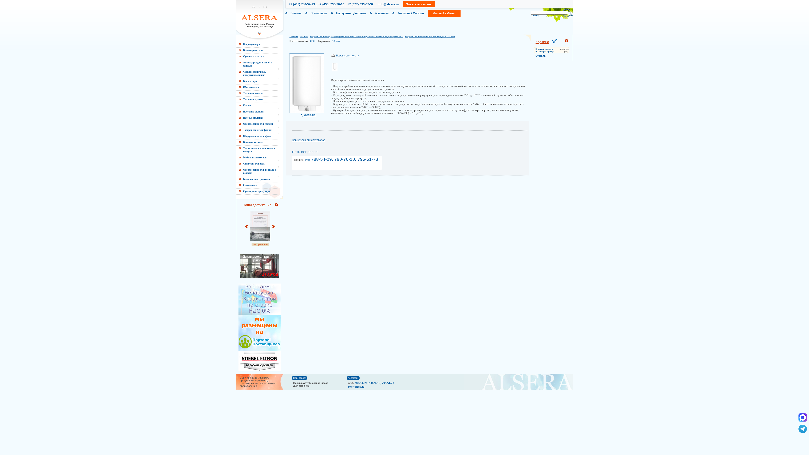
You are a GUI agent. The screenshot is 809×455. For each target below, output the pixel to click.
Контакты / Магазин (411, 13)
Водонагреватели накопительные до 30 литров (430, 36)
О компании (319, 13)
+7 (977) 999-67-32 (360, 4)
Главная (296, 13)
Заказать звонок (419, 4)
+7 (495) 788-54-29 (302, 4)
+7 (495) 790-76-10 (331, 4)
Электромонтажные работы (259, 258)
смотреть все (260, 244)
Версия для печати (347, 55)
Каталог (304, 36)
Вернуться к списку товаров (308, 140)
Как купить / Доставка (351, 13)
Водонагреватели (319, 36)
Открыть (541, 56)
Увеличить (310, 115)
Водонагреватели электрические (348, 36)
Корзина (542, 42)
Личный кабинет (444, 13)
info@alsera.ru (388, 4)
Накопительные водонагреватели (385, 36)
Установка (381, 13)
